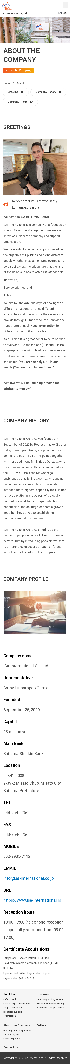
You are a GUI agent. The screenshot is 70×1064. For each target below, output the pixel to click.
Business (43, 994)
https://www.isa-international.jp (32, 900)
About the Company (16, 1025)
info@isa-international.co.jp (28, 878)
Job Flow (9, 994)
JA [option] (65, 13)
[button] (14, 13)
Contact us (10, 1047)
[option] (65, 13)
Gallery (41, 1025)
